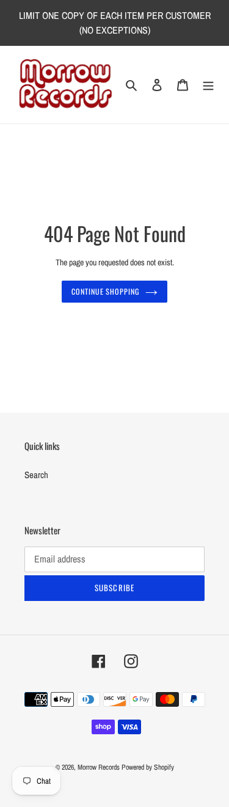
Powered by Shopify (148, 767)
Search (36, 474)
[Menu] (208, 85)
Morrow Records (99, 767)
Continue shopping (105, 291)
